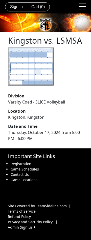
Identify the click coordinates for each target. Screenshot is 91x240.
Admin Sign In (21, 227)
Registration (21, 163)
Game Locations (24, 179)
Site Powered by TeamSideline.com (37, 205)
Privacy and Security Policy (30, 221)
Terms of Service (22, 211)
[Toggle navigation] (82, 6)
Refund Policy (19, 216)
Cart (38, 7)
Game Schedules (25, 169)
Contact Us (20, 174)
